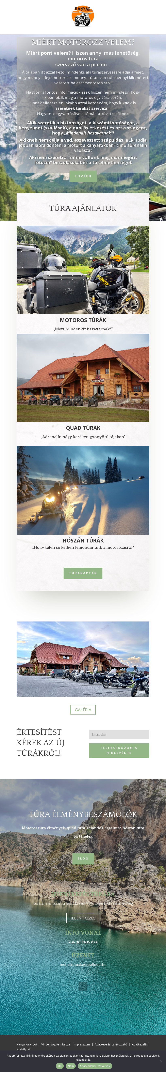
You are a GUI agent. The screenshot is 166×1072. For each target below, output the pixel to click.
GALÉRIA (83, 709)
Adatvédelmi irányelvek (95, 1066)
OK (60, 1066)
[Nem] (161, 1061)
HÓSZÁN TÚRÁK (83, 540)
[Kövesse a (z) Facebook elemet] (83, 986)
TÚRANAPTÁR (83, 573)
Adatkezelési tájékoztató (111, 1044)
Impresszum (82, 1044)
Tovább (83, 176)
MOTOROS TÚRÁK (83, 320)
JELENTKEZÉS (83, 918)
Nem (71, 1066)
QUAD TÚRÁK (83, 427)
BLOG (83, 859)
